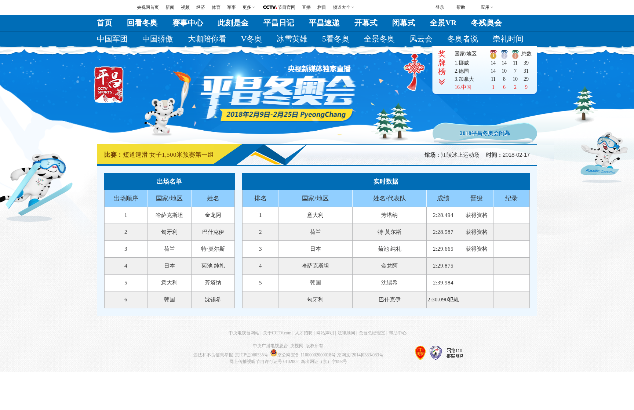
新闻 (169, 7)
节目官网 (286, 7)
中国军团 (112, 39)
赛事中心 (187, 22)
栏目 (321, 7)
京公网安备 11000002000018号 (306, 355)
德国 (464, 71)
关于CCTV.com (277, 332)
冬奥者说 (462, 39)
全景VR (443, 22)
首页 (104, 22)
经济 (200, 7)
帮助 (460, 7)
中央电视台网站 (244, 332)
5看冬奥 (335, 39)
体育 (216, 7)
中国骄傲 (157, 39)
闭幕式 (403, 22)
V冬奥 (251, 39)
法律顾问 (346, 332)
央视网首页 (148, 7)
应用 (485, 7)
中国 (466, 87)
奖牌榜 (442, 63)
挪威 (464, 63)
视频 (185, 7)
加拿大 (466, 79)
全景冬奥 (379, 39)
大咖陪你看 (207, 39)
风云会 (421, 39)
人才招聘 (304, 332)
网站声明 (325, 332)
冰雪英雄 (292, 39)
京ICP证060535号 (251, 355)
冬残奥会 (486, 22)
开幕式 (366, 22)
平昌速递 (324, 22)
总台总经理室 (372, 332)
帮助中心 (398, 332)
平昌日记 (278, 22)
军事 (231, 7)
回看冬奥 (142, 22)
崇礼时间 (508, 39)
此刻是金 (233, 22)
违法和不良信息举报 (213, 355)
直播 (306, 7)
